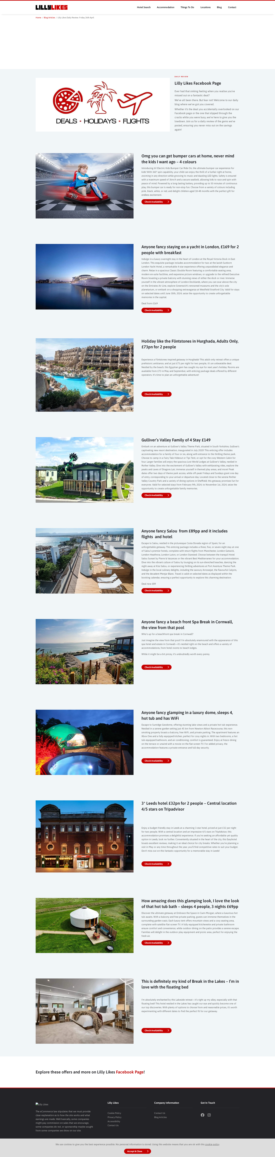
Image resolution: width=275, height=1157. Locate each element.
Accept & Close (134, 1151)
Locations (206, 7)
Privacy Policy (114, 1117)
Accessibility (114, 1121)
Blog (219, 7)
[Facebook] (204, 1115)
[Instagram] (211, 1115)
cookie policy (212, 1144)
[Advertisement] (137, 43)
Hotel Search (144, 7)
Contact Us (113, 1125)
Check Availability (154, 201)
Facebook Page (130, 1072)
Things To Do (187, 7)
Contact (232, 7)
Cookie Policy (114, 1113)
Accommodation (165, 7)
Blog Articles (160, 1117)
